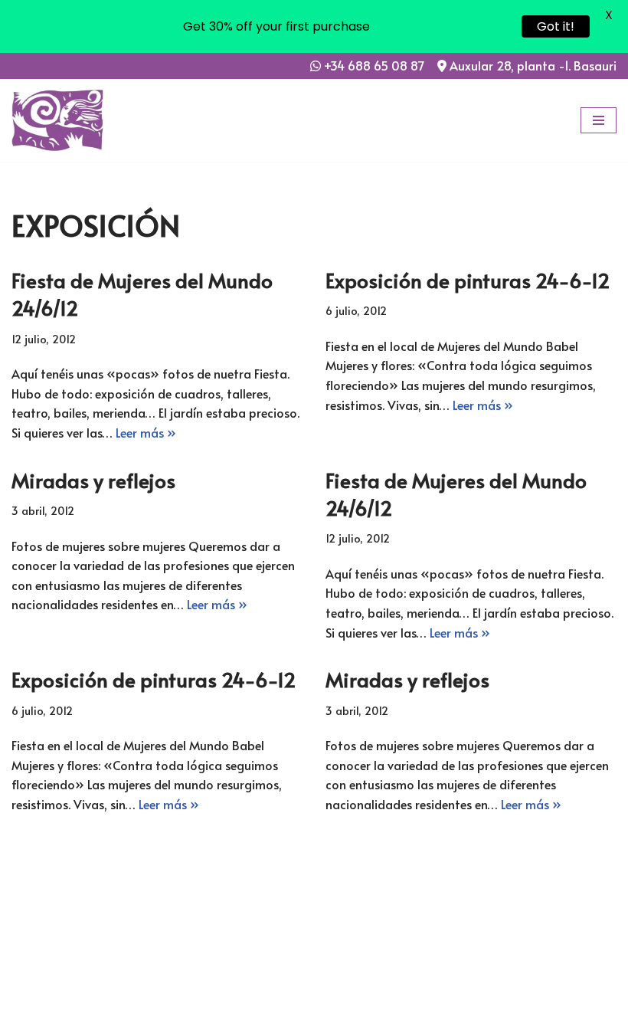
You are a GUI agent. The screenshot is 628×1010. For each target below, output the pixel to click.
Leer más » (146, 432)
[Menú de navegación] (599, 120)
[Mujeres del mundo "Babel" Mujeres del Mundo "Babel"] (57, 120)
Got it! (555, 26)
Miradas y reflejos (93, 480)
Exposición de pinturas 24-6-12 (467, 279)
